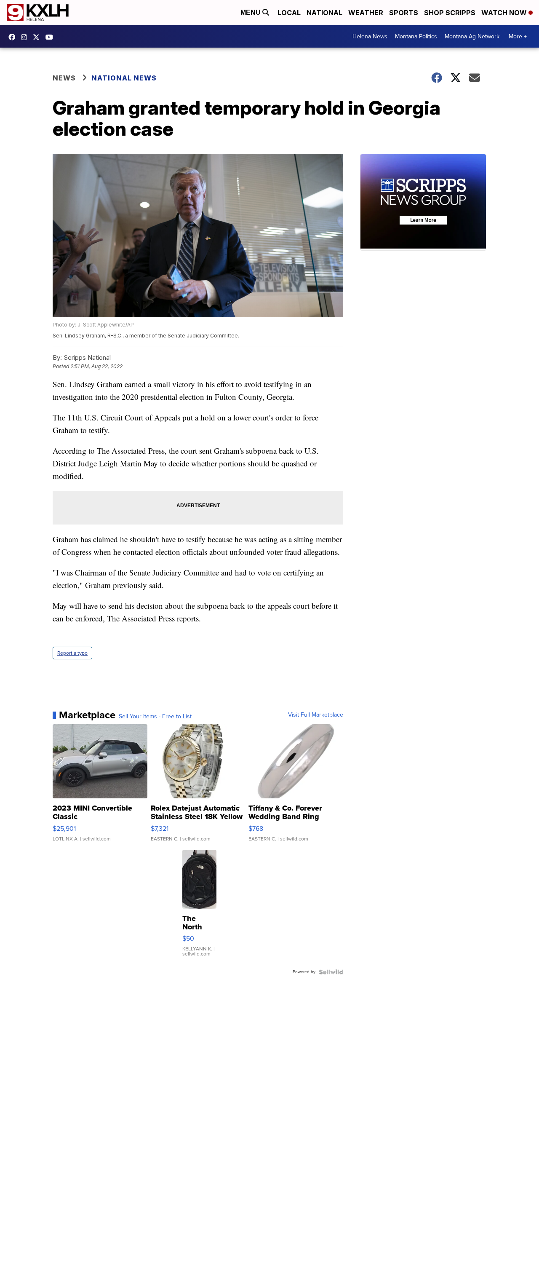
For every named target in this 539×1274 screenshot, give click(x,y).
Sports (403, 12)
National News (124, 78)
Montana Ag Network (472, 36)
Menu (251, 12)
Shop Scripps (449, 12)
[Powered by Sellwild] (331, 972)
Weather (365, 12)
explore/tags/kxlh (26, 37)
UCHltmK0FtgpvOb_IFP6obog (51, 37)
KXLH (38, 37)
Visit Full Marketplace (315, 715)
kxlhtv (13, 37)
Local (289, 12)
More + (518, 36)
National (324, 12)
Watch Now (504, 12)
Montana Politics (416, 36)
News (64, 78)
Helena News (369, 36)
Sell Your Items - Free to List (155, 717)
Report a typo (72, 653)
